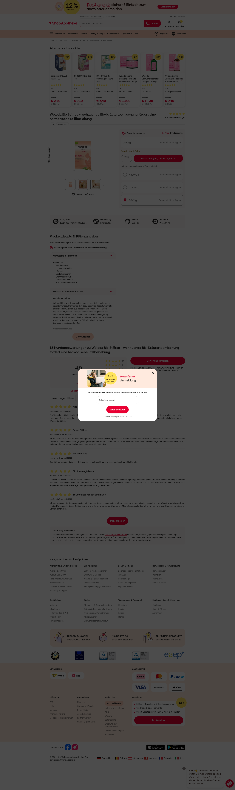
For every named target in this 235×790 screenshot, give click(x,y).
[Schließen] (153, 373)
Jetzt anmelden (117, 409)
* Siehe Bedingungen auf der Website (117, 417)
